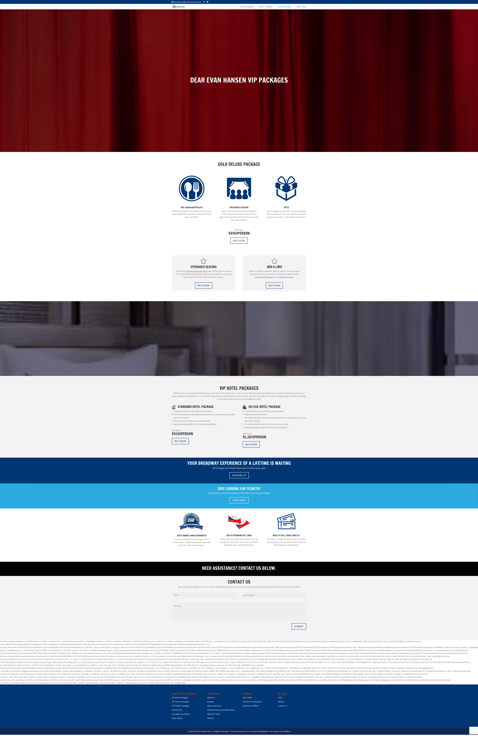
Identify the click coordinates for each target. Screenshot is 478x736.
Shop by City (177, 710)
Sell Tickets (247, 697)
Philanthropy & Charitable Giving (221, 710)
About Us (211, 697)
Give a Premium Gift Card (239, 535)
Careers (210, 718)
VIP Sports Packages (180, 697)
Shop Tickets (301, 7)
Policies (281, 702)
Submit (298, 626)
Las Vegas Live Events (181, 714)
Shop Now (239, 500)
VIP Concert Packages (180, 702)
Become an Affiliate (251, 706)
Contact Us (282, 706)
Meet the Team (213, 714)
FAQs (280, 697)
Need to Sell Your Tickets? (286, 535)
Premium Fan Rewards (252, 702)
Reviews (210, 702)
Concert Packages (265, 7)
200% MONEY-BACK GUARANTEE (192, 535)
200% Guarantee (214, 706)
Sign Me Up (239, 475)
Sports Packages (246, 7)
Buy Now (239, 240)
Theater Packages (284, 7)
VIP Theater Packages (180, 706)
